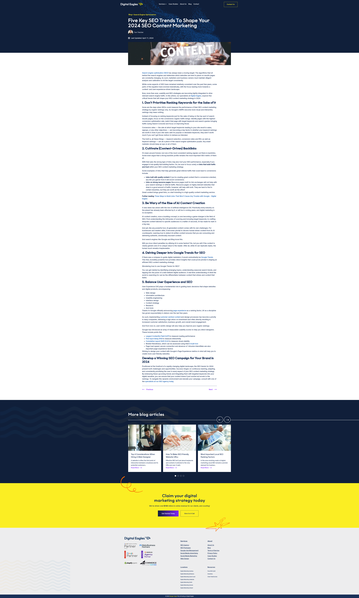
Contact (196, 4)
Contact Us (211, 559)
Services (162, 4)
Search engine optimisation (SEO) (155, 73)
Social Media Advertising (189, 553)
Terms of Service (213, 550)
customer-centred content (170, 317)
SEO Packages (185, 548)
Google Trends (207, 257)
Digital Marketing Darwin (186, 585)
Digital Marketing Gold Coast (187, 576)
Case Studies (173, 4)
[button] (175, 476)
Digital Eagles (196, 96)
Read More (135, 468)
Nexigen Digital (173, 596)
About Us (183, 4)
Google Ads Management (189, 550)
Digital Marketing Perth (186, 582)
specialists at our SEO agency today (159, 381)
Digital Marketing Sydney (186, 571)
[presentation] (220, 419)
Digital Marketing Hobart (186, 588)
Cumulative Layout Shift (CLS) (157, 341)
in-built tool (193, 344)
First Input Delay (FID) (154, 339)
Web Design (184, 559)
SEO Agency (184, 545)
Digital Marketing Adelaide (187, 579)
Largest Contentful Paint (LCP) (157, 336)
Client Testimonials (212, 576)
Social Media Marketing (188, 556)
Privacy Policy (212, 553)
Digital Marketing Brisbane (187, 574)
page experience (179, 311)
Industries (210, 574)
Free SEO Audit (211, 571)
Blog (190, 4)
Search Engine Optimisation (145, 15)
